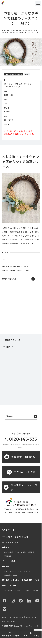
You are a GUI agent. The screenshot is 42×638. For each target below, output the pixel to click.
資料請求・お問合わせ (10, 580)
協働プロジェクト (22, 537)
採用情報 (5, 566)
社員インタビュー (10, 571)
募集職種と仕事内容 (10, 575)
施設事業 (31, 552)
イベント (12, 30)
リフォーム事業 (20, 552)
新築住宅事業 (8, 552)
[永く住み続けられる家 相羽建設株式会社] (21, 502)
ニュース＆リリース (16, 617)
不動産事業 (7, 556)
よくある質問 (27, 580)
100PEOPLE (18, 590)
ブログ (37, 580)
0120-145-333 (23, 439)
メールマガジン (31, 617)
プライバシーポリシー (9, 622)
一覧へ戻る (9, 416)
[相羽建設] (8, 3)
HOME (4, 30)
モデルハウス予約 (31, 635)
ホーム (4, 617)
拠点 (13, 561)
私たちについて (8, 530)
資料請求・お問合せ (10, 635)
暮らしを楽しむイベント (27, 30)
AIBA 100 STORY (9, 585)
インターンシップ (24, 571)
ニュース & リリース (10, 542)
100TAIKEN (8, 590)
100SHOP (36, 590)
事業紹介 (5, 547)
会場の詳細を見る (9, 278)
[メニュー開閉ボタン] (38, 3)
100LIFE (27, 590)
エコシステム (7, 537)
